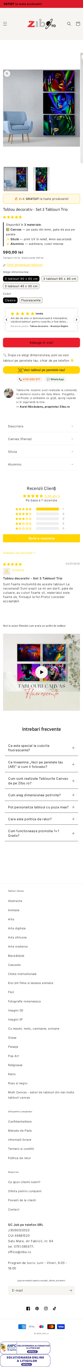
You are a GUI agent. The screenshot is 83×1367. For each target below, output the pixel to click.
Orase (12, 1037)
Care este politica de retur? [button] (30, 819)
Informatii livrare (19, 1139)
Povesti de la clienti (22, 1200)
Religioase (15, 1065)
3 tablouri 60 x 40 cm (59, 278)
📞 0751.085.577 (29, 379)
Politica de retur (19, 1158)
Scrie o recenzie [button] (41, 538)
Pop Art (13, 1056)
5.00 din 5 (52, 496)
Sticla (12, 452)
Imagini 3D (15, 1010)
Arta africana (17, 937)
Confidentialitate (20, 1121)
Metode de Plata (20, 1130)
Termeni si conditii (21, 1148)
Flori (11, 992)
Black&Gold (16, 955)
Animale (13, 910)
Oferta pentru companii (24, 1191)
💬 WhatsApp (55, 379)
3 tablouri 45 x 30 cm (21, 286)
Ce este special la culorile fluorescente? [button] (28, 748)
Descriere (15, 426)
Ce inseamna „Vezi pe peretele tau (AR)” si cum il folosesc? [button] (35, 764)
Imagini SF (15, 1019)
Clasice (10, 300)
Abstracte (15, 901)
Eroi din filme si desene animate (30, 983)
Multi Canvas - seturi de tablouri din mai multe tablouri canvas (41, 1094)
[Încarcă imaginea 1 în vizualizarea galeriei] (16, 179)
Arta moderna (18, 946)
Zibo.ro (45, 1334)
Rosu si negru (17, 1083)
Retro (12, 1074)
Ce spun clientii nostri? (24, 1182)
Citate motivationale (22, 974)
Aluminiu (15, 464)
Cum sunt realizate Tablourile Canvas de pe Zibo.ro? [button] (38, 780)
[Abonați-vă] (70, 1290)
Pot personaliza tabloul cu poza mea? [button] (38, 807)
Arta (11, 919)
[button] (5, 23)
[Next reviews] (76, 319)
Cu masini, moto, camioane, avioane (33, 1028)
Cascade (14, 964)
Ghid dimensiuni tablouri (24, 265)
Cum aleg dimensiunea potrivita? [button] (34, 795)
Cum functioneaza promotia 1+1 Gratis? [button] (33, 833)
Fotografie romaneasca (24, 1001)
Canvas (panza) (20, 439)
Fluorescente (31, 300)
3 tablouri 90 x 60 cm (21, 278)
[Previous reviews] (6, 319)
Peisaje (13, 1046)
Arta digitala (17, 928)
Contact (13, 1209)
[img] (12, 564)
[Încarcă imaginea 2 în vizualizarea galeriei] (41, 179)
